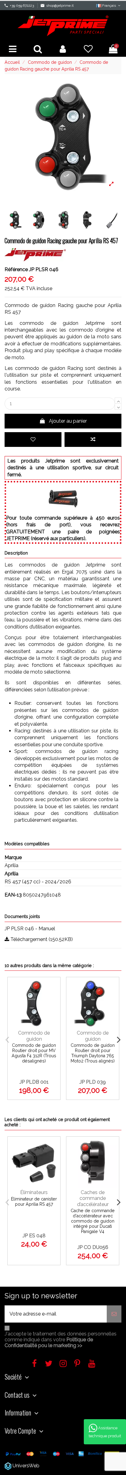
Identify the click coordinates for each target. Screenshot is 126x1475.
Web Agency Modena (65, 1466)
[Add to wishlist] (33, 439)
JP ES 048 (34, 1236)
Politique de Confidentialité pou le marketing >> (49, 1342)
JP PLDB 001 (34, 1082)
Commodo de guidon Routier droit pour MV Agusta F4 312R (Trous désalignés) (34, 1053)
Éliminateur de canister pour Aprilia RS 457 (34, 1202)
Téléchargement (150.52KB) (41, 939)
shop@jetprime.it (60, 5)
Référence (16, 269)
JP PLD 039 (93, 1082)
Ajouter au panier (68, 421)
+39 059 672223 (22, 5)
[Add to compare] (93, 439)
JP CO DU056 (92, 1247)
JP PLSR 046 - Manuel (30, 928)
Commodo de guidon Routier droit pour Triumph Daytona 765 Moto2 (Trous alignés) (93, 1053)
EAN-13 (13, 895)
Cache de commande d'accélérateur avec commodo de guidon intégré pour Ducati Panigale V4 (93, 1221)
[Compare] (53, 1002)
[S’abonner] (114, 1314)
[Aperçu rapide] (53, 1014)
